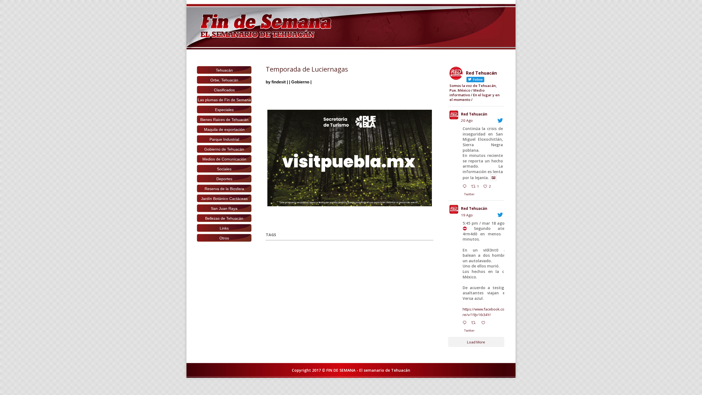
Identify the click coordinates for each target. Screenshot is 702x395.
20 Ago (467, 120)
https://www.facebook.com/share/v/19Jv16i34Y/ (489, 312)
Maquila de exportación (224, 129)
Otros (224, 238)
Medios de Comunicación (224, 159)
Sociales (224, 169)
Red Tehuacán (474, 114)
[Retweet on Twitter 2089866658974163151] (475, 323)
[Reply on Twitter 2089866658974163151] (465, 323)
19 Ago (467, 215)
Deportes (224, 179)
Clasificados (224, 90)
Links (224, 228)
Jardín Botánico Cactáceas (224, 198)
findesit (278, 82)
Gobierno (300, 82)
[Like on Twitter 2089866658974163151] (485, 323)
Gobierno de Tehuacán (224, 149)
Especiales (224, 110)
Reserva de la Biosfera (224, 189)
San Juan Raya (224, 208)
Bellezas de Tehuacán (224, 218)
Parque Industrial (224, 139)
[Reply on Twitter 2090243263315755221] (465, 187)
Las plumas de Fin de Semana (224, 100)
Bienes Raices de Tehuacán (224, 119)
